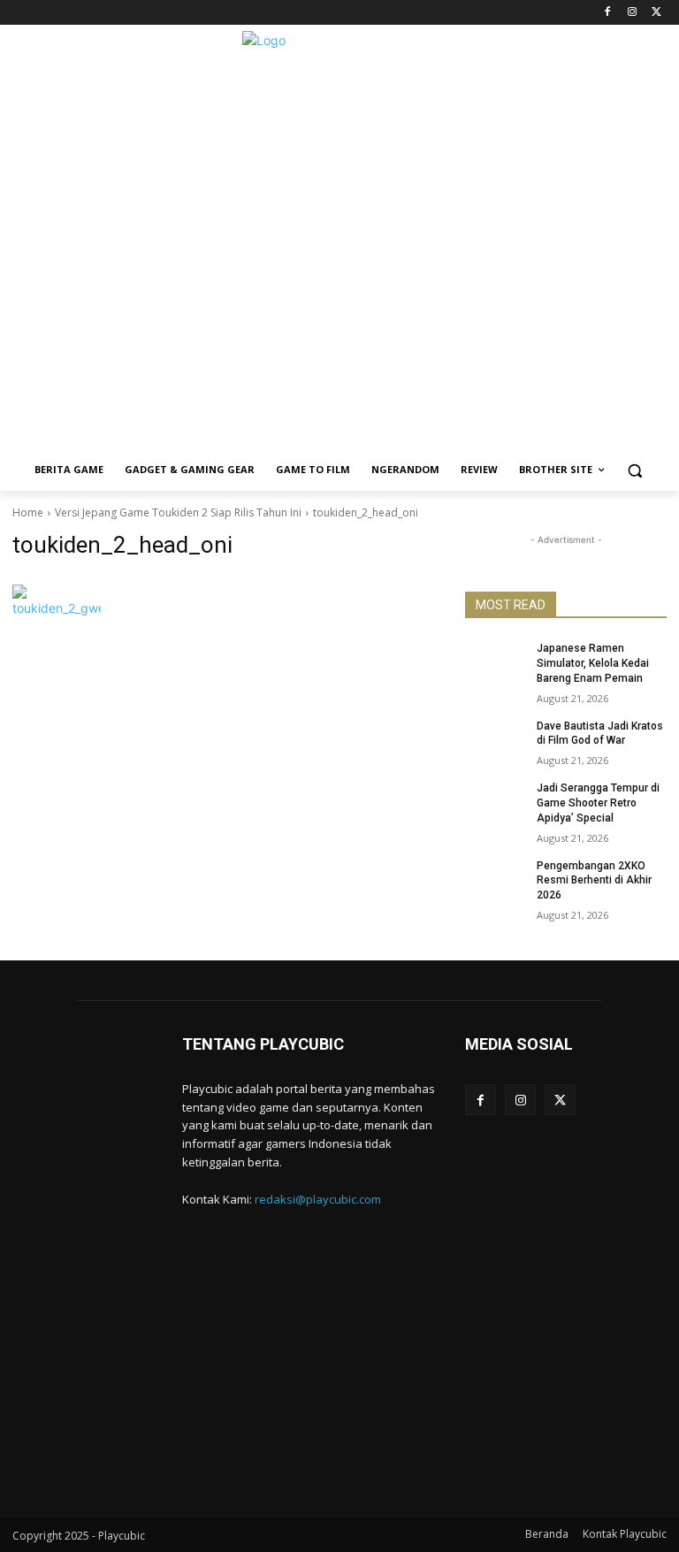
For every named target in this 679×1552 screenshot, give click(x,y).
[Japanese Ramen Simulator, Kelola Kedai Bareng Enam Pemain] (495, 662)
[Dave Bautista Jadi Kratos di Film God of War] (495, 740)
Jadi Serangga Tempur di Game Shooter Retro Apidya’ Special (598, 803)
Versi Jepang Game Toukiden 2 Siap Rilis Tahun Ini (178, 512)
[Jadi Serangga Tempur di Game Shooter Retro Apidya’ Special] (495, 802)
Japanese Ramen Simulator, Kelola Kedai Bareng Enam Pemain (593, 663)
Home (27, 512)
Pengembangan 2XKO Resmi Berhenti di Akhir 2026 (594, 881)
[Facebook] (608, 13)
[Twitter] (656, 13)
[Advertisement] (339, 324)
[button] (635, 470)
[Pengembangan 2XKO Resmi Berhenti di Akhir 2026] (495, 880)
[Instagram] (632, 13)
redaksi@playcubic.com (318, 1199)
